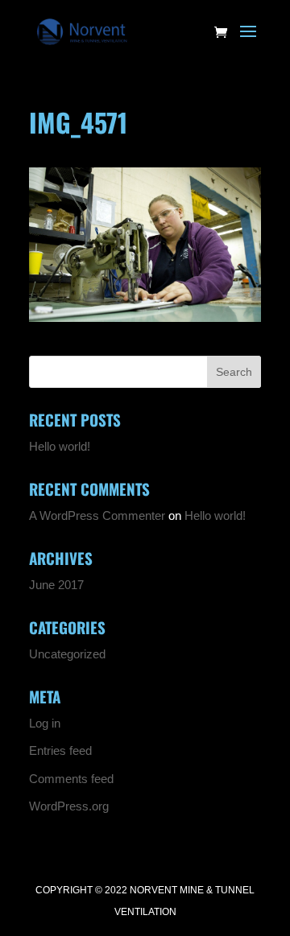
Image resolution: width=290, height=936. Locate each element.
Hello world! (59, 446)
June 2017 (56, 585)
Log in (44, 723)
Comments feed (71, 778)
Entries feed (60, 750)
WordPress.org (69, 806)
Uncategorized (67, 654)
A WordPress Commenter (97, 515)
